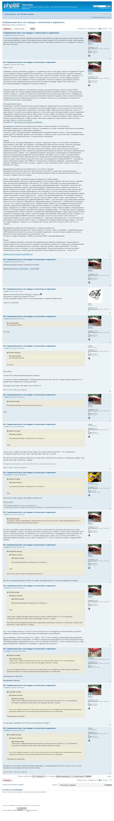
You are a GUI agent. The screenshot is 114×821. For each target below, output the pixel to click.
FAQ (94, 17)
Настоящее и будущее (27, 14)
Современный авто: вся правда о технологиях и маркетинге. (33, 22)
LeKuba (7, 348)
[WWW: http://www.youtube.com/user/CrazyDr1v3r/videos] (89, 495)
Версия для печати (105, 14)
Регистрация (101, 17)
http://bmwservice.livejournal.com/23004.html (18, 254)
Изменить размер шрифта (109, 14)
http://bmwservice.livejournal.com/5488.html (28, 122)
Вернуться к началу (110, 58)
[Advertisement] (42, 800)
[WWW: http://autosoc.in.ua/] (89, 358)
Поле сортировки (51, 776)
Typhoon (13, 25)
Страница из (93, 28)
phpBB (11, 805)
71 (110, 28)
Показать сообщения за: (25, 776)
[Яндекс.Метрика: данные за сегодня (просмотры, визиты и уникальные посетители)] (32, 811)
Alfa (18, 14)
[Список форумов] (12, 5)
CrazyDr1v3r (8, 474)
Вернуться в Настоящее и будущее (14, 784)
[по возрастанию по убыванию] (82, 776)
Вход (109, 17)
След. (108, 776)
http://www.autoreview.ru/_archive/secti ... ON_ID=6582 (21, 269)
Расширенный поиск (105, 8)
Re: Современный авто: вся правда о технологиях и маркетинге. (29, 62)
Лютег (24, 25)
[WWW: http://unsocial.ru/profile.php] (89, 56)
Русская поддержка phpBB (9, 810)
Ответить (5, 28)
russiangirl (19, 25)
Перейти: (54, 785)
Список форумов (10, 14)
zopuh (6, 291)
